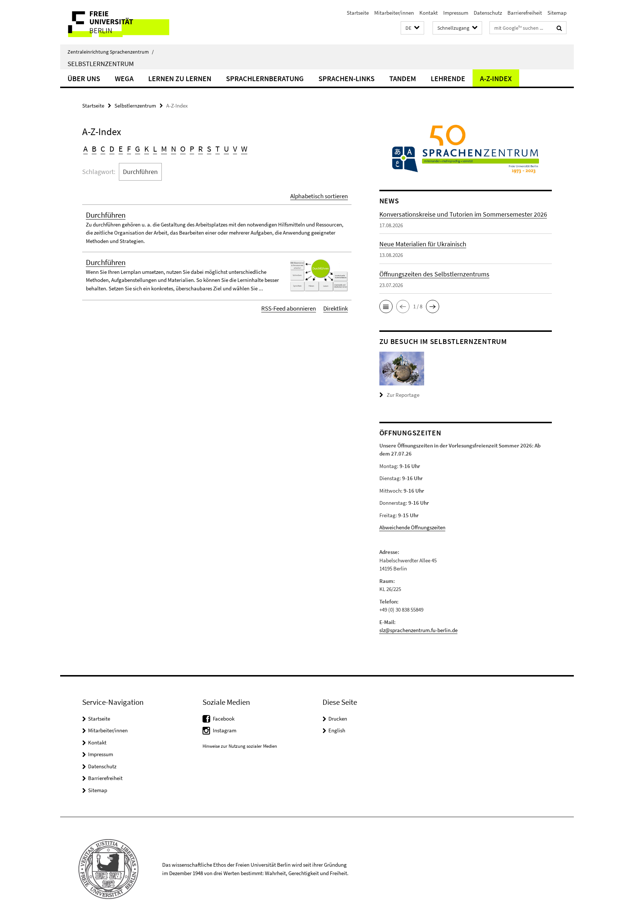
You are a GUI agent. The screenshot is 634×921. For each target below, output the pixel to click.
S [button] (209, 149)
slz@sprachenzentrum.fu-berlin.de (418, 630)
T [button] (217, 149)
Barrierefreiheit (524, 12)
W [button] (244, 149)
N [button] (173, 149)
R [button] (200, 149)
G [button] (137, 149)
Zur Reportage (403, 394)
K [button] (146, 149)
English (336, 730)
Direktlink (335, 308)
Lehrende (448, 78)
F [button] (129, 149)
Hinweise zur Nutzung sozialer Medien (240, 746)
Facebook (223, 718)
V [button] (235, 149)
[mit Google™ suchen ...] (559, 28)
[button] (412, 28)
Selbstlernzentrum (101, 63)
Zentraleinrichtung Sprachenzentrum (111, 51)
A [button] (85, 149)
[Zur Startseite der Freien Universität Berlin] (121, 22)
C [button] (103, 149)
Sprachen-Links (346, 78)
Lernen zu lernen (179, 78)
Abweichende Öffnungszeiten (412, 527)
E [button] (121, 149)
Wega (124, 78)
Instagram (224, 730)
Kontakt (428, 12)
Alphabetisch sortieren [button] (319, 196)
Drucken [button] (337, 718)
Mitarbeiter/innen (394, 12)
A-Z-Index (496, 78)
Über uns (84, 78)
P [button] (192, 149)
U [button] (226, 149)
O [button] (183, 149)
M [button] (164, 149)
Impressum (455, 12)
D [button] (111, 149)
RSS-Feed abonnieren (288, 308)
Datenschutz (488, 12)
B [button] (94, 149)
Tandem (402, 78)
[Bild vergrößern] (401, 368)
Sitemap (556, 12)
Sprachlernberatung (265, 78)
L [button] (155, 149)
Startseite (358, 12)
